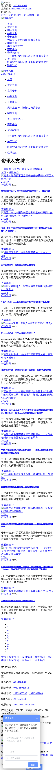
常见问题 (33, 56)
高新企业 (12, 49)
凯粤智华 (12, 62)
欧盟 (15, 46)
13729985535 (20, 693)
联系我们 (12, 65)
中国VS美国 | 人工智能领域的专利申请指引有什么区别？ (26, 302)
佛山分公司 (20, 15)
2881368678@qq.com (21, 8)
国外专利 (12, 43)
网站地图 (43, 755)
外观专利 (12, 33)
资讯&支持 (13, 52)
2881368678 (19, 699)
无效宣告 (12, 40)
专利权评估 (24, 40)
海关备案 (35, 40)
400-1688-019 (20, 5)
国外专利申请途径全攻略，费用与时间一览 (20, 487)
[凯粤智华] (7, 18)
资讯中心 (13, 172)
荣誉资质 (43, 62)
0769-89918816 (21, 687)
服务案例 (43, 56)
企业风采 (33, 62)
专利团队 (23, 62)
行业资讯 (23, 56)
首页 (9, 24)
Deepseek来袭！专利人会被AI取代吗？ (18, 333)
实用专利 (12, 30)
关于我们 (12, 59)
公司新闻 (12, 56)
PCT (20, 46)
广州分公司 (7, 15)
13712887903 (36, 693)
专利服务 (12, 36)
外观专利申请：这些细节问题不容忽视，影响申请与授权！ (27, 370)
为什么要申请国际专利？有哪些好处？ (18, 600)
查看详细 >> (7, 209)
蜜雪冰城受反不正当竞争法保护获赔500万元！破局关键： (26, 191)
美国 (9, 46)
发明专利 (12, 27)
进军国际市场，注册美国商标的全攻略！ (19, 265)
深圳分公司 (33, 15)
